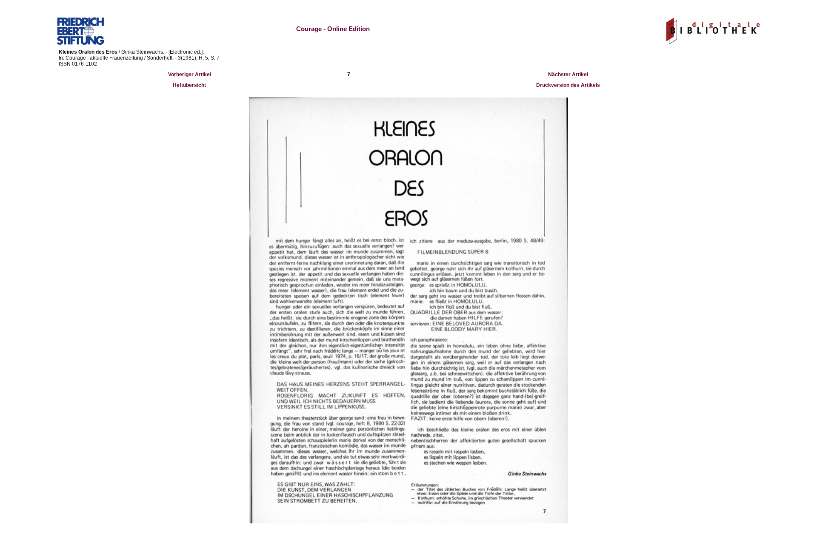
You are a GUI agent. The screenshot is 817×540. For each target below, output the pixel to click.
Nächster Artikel (568, 75)
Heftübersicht (189, 85)
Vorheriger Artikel (189, 75)
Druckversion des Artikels (568, 85)
